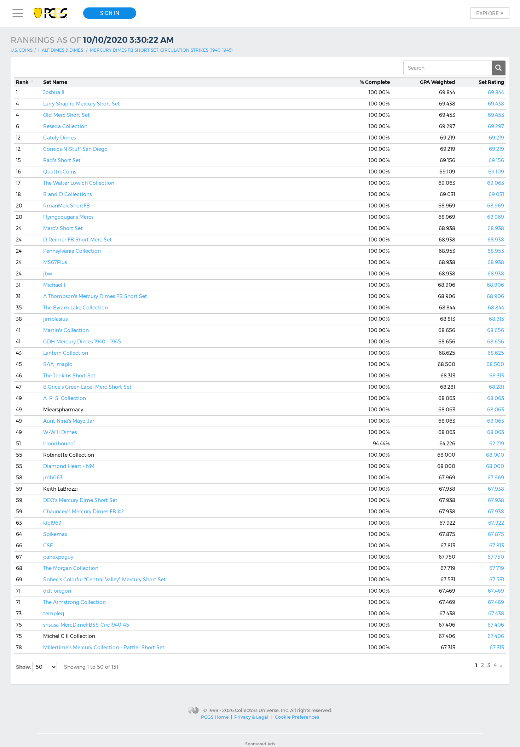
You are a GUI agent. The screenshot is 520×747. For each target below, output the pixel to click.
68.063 (495, 398)
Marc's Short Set (63, 228)
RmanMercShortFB (66, 206)
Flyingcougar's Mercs (68, 217)
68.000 (495, 455)
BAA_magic (57, 364)
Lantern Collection (65, 353)
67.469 (496, 591)
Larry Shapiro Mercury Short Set (81, 104)
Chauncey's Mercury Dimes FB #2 (83, 511)
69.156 (496, 160)
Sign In (109, 13)
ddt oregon (57, 591)
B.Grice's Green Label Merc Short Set (87, 387)
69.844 (496, 92)
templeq (53, 613)
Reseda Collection (65, 126)
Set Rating (491, 82)
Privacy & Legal (251, 717)
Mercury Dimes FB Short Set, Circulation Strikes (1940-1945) (161, 50)
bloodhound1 (59, 443)
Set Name (55, 82)
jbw (47, 273)
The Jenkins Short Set (69, 375)
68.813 (496, 319)
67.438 (496, 613)
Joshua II (53, 92)
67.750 (495, 557)
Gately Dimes (59, 138)
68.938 (495, 228)
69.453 (496, 115)
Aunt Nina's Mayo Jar (68, 421)
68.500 (495, 364)
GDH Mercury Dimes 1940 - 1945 (82, 341)
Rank (22, 82)
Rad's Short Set (62, 160)
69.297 (496, 126)
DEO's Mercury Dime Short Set (80, 500)
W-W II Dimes (60, 432)
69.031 (496, 194)
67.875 (496, 534)
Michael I (54, 285)
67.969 (495, 477)
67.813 (496, 545)
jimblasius (55, 319)
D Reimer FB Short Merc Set (77, 239)
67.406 (495, 625)
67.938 (496, 489)
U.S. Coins (22, 50)
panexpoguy (58, 557)
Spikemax (55, 534)
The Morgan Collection (70, 568)
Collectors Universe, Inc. (262, 710)
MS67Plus (55, 262)
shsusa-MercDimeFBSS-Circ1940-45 (86, 625)
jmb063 (53, 477)
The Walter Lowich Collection (78, 183)
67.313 (497, 647)
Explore (490, 13)
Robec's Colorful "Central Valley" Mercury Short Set (104, 579)
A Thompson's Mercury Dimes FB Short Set (95, 296)
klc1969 (52, 523)
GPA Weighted (437, 82)
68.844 (496, 307)
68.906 (495, 285)
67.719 (496, 568)
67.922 (496, 523)
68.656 (495, 330)
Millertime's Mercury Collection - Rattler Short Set (103, 647)
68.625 (495, 353)
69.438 (496, 104)
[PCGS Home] (54, 13)
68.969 (495, 206)
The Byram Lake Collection (75, 307)
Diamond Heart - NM (68, 466)
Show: (24, 667)
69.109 (496, 172)
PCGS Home (215, 717)
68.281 (496, 387)
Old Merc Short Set (66, 115)
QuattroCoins (59, 172)
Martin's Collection (66, 330)
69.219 (496, 138)
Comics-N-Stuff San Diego (75, 149)
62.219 (496, 443)
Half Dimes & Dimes (60, 50)
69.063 (495, 183)
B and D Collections (67, 194)
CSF (48, 545)
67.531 (496, 579)
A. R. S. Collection (64, 398)
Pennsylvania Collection (72, 251)
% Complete (375, 82)
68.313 (496, 375)
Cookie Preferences (297, 717)
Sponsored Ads (260, 743)
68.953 (495, 251)
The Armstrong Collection (74, 602)
